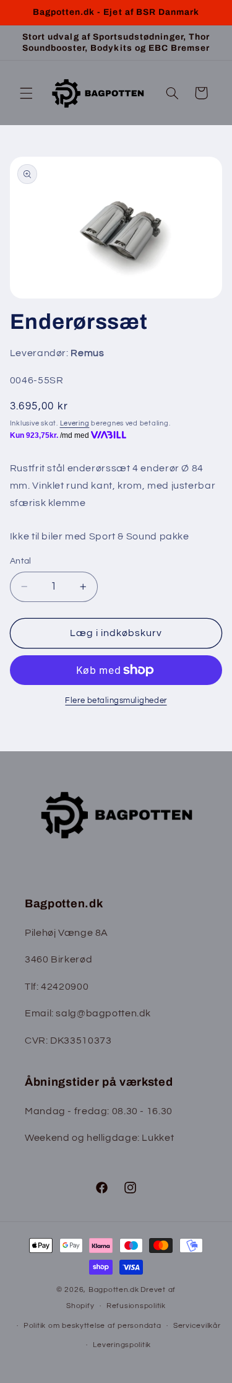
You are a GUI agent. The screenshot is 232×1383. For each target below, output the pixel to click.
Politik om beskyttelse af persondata (92, 1325)
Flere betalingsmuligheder (115, 701)
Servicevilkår (197, 1325)
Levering (75, 423)
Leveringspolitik (122, 1345)
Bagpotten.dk (113, 1289)
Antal (21, 561)
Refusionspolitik (136, 1305)
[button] (26, 93)
